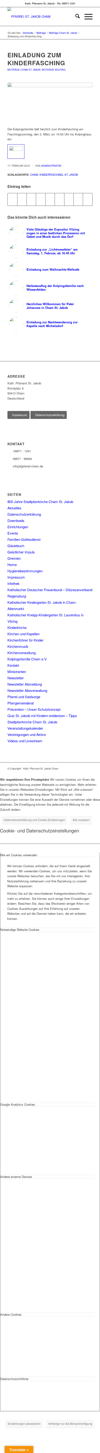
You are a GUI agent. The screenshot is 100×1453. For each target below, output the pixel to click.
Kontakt (13, 665)
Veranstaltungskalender (25, 728)
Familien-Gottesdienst (23, 539)
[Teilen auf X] (22, 199)
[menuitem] (75, 16)
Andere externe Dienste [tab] (16, 1176)
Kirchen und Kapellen (23, 633)
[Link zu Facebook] (89, 768)
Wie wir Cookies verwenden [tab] (18, 855)
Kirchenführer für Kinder (25, 640)
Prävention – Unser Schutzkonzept (33, 709)
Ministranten (16, 671)
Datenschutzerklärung (24, 514)
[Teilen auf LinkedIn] (50, 199)
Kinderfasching (51, 174)
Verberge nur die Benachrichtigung (70, 1423)
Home (12, 564)
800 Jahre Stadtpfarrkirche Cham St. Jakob (40, 501)
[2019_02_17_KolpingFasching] (50, 102)
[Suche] (75, 16)
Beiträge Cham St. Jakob (23, 69)
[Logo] (41, 16)
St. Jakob (71, 174)
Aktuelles (14, 507)
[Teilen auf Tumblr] (59, 199)
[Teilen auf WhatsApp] (31, 199)
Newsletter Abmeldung (24, 684)
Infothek (13, 583)
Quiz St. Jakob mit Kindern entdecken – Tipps (42, 715)
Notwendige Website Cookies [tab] (20, 929)
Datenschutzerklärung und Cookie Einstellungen (34, 820)
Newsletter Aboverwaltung (27, 690)
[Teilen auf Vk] (68, 199)
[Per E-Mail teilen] (87, 199)
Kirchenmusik (17, 646)
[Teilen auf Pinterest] (40, 199)
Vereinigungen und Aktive (26, 734)
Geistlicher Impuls (21, 551)
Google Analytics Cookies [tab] (17, 1104)
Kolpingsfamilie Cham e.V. (27, 658)
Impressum (16, 577)
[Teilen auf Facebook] (12, 199)
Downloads (15, 520)
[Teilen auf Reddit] (78, 199)
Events (12, 533)
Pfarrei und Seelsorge (23, 696)
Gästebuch (15, 545)
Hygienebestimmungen (25, 570)
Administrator (51, 165)
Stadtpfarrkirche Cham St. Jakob (32, 721)
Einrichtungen (17, 526)
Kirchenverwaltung (21, 652)
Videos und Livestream (24, 740)
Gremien (14, 558)
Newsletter (15, 677)
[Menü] (86, 16)
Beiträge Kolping (54, 69)
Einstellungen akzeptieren (24, 1423)
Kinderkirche (17, 627)
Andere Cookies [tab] (11, 1314)
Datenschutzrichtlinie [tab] (14, 1379)
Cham (34, 174)
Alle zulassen (81, 820)
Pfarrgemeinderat (20, 703)
